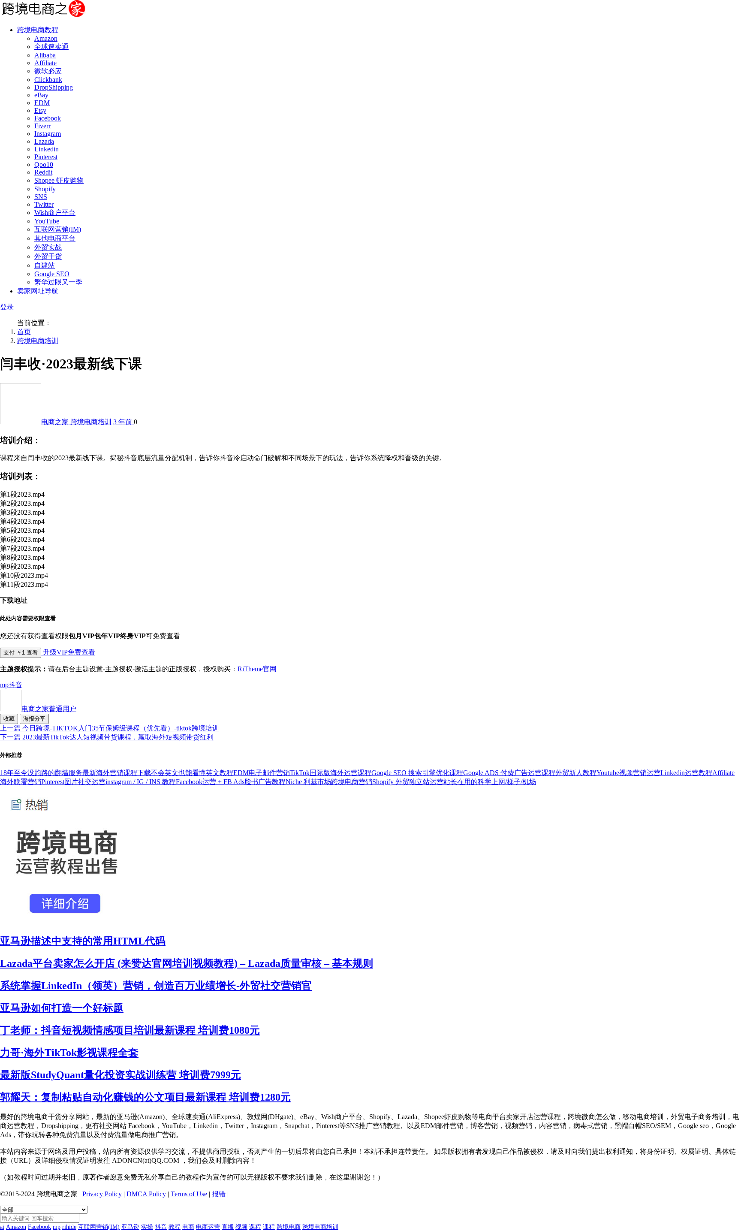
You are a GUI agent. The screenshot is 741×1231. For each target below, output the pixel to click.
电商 (188, 1227)
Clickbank (48, 79)
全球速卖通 (51, 46)
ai (2, 1227)
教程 (175, 1227)
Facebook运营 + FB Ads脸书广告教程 (231, 781)
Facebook (47, 118)
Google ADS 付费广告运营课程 (509, 772)
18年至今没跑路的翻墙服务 (41, 772)
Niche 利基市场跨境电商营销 (329, 781)
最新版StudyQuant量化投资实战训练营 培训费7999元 (120, 1074)
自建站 (44, 265)
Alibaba (45, 55)
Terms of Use (189, 1194)
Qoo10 (43, 164)
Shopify (45, 189)
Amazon (45, 38)
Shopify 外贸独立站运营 (407, 781)
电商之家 (55, 421)
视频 (241, 1227)
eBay (41, 95)
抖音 (15, 684)
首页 (24, 331)
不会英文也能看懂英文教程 (192, 772)
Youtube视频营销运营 (628, 772)
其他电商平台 (54, 238)
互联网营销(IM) (57, 229)
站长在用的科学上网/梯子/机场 (489, 781)
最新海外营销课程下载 (116, 772)
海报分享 (34, 718)
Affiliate (45, 62)
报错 (219, 1194)
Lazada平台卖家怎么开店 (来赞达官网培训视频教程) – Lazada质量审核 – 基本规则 (186, 963)
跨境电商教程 (37, 29)
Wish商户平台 (54, 212)
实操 (147, 1227)
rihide (69, 1227)
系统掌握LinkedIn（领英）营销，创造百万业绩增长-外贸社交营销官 (156, 985)
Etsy (40, 110)
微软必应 (48, 71)
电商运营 (208, 1227)
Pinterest (45, 156)
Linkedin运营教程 (686, 772)
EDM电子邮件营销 (261, 772)
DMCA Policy (146, 1194)
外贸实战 (48, 247)
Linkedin (46, 149)
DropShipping (53, 87)
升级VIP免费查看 (68, 652)
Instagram (47, 133)
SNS (40, 196)
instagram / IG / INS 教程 (140, 781)
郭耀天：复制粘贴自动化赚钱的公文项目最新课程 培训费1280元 (145, 1097)
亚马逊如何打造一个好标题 (62, 1008)
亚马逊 (130, 1227)
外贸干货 (48, 256)
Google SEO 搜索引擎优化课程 (417, 772)
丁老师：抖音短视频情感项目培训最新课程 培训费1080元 (130, 1030)
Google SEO (51, 274)
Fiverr (42, 126)
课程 (255, 1227)
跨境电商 (289, 1227)
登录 (7, 307)
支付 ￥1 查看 (20, 652)
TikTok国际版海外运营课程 (330, 772)
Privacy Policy (102, 1194)
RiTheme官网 (257, 669)
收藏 (9, 718)
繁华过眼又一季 (58, 282)
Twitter (44, 204)
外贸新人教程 (575, 772)
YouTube (46, 221)
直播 (228, 1227)
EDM (42, 102)
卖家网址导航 (37, 291)
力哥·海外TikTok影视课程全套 (69, 1052)
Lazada (44, 141)
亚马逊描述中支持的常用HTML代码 (83, 941)
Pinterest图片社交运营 (73, 781)
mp (4, 684)
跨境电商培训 (37, 340)
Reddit (43, 172)
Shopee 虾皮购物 (59, 180)
